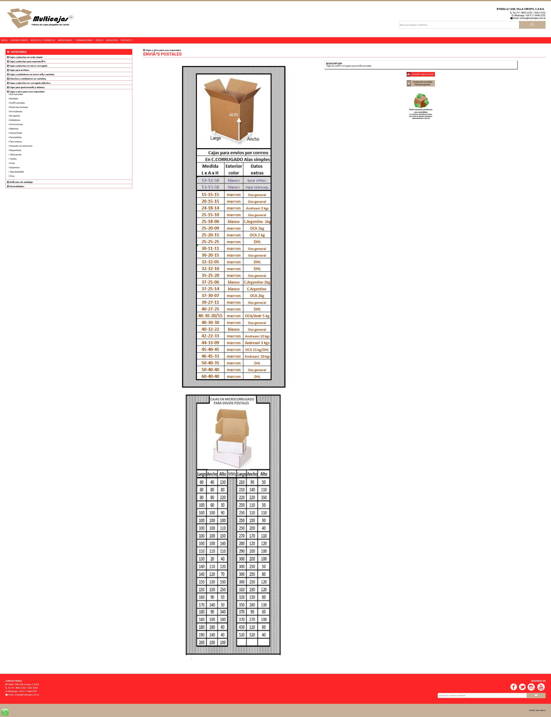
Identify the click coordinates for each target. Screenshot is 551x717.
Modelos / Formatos (43, 40)
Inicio (4, 40)
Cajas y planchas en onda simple (26, 57)
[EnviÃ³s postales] (233, 663)
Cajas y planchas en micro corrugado (28, 66)
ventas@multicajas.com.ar (533, 18)
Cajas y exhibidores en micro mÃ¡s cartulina (31, 74)
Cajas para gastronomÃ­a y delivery (27, 87)
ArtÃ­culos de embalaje (21, 182)
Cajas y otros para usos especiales (27, 91)
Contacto (126, 40)
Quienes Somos (19, 40)
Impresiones (65, 40)
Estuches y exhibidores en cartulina (27, 78)
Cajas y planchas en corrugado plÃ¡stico (30, 83)
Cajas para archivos (19, 70)
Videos (99, 40)
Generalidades (16, 186)
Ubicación (112, 40)
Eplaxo (543, 710)
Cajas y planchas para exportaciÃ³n (27, 61)
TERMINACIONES (84, 40)
